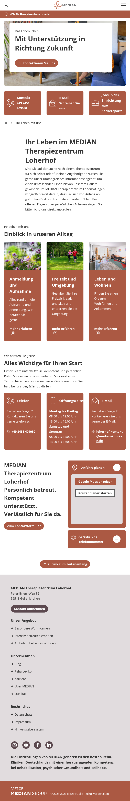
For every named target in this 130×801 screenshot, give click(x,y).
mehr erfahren (20, 329)
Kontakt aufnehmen (29, 609)
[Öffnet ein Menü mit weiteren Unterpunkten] (123, 5)
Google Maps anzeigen (95, 481)
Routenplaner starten (95, 493)
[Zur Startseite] (65, 5)
